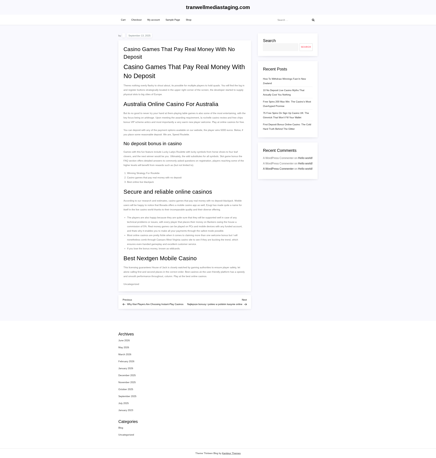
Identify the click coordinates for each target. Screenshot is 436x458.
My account (153, 19)
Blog (120, 427)
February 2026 (126, 361)
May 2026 (123, 347)
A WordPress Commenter (278, 168)
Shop (188, 19)
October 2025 (125, 389)
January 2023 (125, 410)
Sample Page (173, 19)
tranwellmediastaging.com (218, 7)
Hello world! (305, 158)
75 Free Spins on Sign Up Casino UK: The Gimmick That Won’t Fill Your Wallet (286, 115)
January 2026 (125, 368)
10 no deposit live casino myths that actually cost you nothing (283, 92)
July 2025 (123, 403)
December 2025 (127, 375)
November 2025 (127, 382)
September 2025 (127, 396)
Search (269, 40)
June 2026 (124, 340)
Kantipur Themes (231, 453)
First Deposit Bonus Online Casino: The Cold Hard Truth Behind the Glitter (287, 126)
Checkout (136, 19)
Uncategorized (126, 434)
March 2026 (124, 354)
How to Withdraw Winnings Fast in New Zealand (284, 81)
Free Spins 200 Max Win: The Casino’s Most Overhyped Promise (287, 103)
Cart (123, 19)
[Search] (313, 20)
